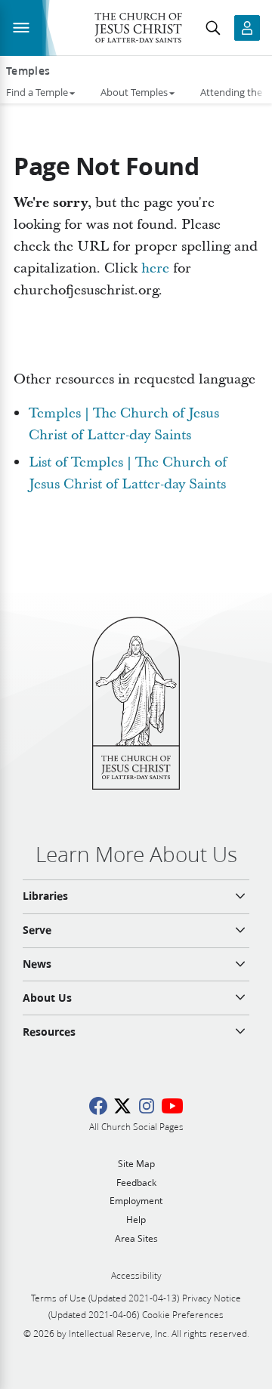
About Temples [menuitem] (134, 92)
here (155, 268)
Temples (28, 71)
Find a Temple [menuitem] (37, 92)
